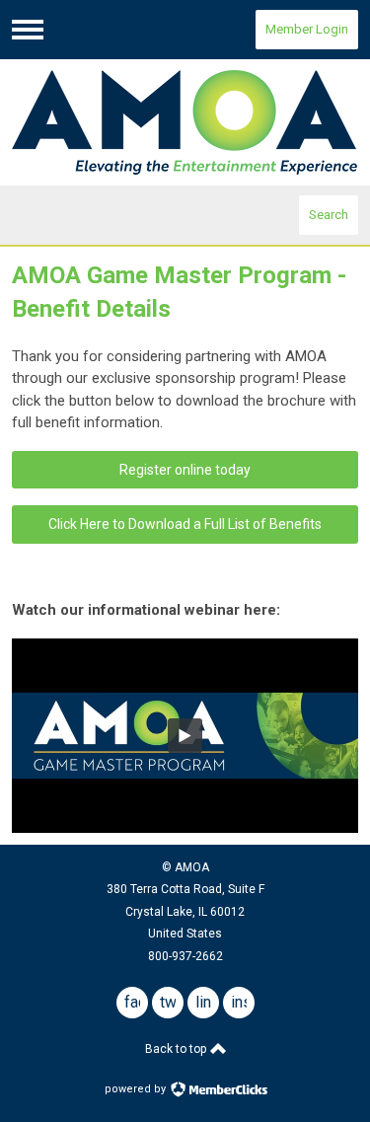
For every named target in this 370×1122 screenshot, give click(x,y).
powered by (137, 1089)
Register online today (185, 470)
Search (328, 214)
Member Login (306, 29)
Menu (27, 29)
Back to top (177, 1049)
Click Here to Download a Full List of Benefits (185, 524)
